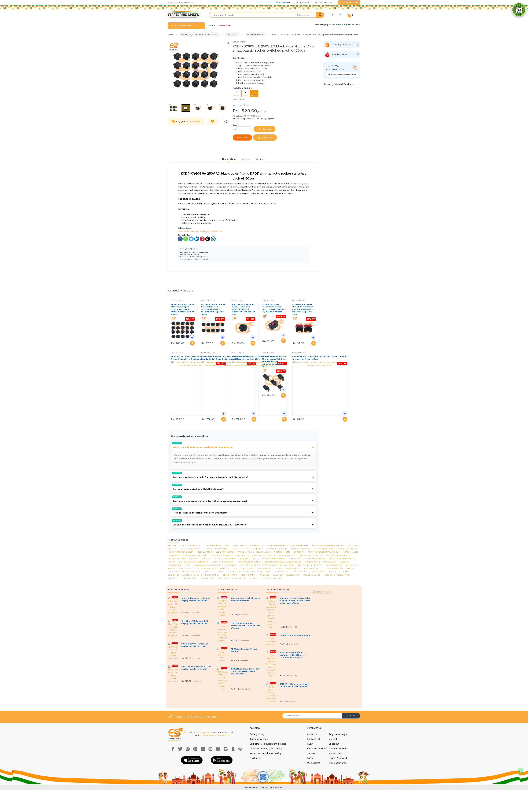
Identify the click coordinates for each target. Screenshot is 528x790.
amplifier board (276, 545)
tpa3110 (253, 578)
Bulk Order (242, 137)
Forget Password (338, 758)
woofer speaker (316, 558)
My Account (304, 3)
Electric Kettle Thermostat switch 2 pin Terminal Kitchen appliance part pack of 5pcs (274, 361)
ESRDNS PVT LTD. (256, 787)
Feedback (255, 758)
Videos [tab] (245, 159)
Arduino (328, 575)
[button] (305, 15)
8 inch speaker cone (205, 568)
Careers (311, 753)
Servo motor (230, 575)
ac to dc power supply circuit (324, 552)
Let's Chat (194, 121)
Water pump (311, 562)
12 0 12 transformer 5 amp (328, 549)
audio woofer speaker (249, 562)
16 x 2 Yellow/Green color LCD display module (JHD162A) (195, 599)
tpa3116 (350, 568)
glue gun (222, 578)
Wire (346, 552)
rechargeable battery (194, 555)
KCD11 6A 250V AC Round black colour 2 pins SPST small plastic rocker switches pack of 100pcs (183, 309)
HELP (310, 743)
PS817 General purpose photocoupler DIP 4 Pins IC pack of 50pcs (246, 625)
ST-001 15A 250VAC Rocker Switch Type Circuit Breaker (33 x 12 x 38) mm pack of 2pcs (273, 308)
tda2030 (173, 578)
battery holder (249, 565)
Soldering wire (334, 565)
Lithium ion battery (332, 568)
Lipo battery (311, 568)
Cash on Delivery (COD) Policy (266, 748)
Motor (318, 555)
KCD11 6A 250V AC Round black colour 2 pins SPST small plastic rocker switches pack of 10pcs (213, 309)
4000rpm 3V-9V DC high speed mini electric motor (245, 599)
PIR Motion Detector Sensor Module (244, 650)
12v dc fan (205, 558)
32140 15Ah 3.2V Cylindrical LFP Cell (254, 555)
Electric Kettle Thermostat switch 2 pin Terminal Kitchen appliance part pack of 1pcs (319, 357)
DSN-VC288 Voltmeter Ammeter (295, 635)
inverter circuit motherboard (278, 565)
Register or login (338, 734)
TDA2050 (265, 578)
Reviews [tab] (260, 159)
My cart (333, 739)
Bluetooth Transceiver (286, 575)
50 (254, 93)
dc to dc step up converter (194, 562)
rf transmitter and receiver (184, 571)
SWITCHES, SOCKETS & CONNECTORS (199, 35)
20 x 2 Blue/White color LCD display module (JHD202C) (194, 645)
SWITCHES (232, 35)
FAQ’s (310, 758)
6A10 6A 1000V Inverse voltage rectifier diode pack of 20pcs (294, 685)
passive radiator (311, 575)
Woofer (278, 552)
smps (220, 571)
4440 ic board (248, 575)
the (227, 545)
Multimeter (352, 549)
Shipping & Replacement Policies (268, 743)
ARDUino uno (207, 578)
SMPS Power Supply (223, 562)
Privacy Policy (257, 734)
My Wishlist (335, 753)
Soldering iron (256, 545)
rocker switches (185, 231)
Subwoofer (238, 545)
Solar (172, 562)
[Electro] (183, 15)
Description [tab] (229, 159)
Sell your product (317, 748)
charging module (286, 555)
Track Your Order (325, 3)
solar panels (262, 552)
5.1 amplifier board (225, 558)
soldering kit (238, 578)
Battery (245, 549)
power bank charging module (328, 545)
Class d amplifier (298, 545)
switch (193, 558)
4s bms (277, 578)
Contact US (313, 739)
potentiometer (177, 558)
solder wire (342, 575)
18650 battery (204, 552)
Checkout (334, 743)
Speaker (172, 545)
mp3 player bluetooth (310, 565)
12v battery (230, 565)
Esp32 (187, 565)
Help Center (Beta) (350, 3)
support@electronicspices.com (216, 735)
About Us (312, 734)
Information (224, 25)
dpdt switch (198, 231)
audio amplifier (191, 575)
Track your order (338, 763)
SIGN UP (351, 715)
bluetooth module (189, 545)
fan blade (264, 575)
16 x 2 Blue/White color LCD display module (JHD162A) (194, 622)
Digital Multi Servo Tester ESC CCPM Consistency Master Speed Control (245, 671)
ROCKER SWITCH (255, 35)
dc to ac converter (242, 571)
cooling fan (264, 568)
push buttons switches (287, 568)
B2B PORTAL (284, 2)
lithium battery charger (216, 549)
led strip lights (224, 552)
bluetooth (175, 565)
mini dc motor (296, 558)
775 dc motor (244, 552)
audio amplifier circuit (181, 552)
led (235, 549)
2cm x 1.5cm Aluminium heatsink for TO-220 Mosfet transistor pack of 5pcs (293, 654)
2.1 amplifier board (277, 549)
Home (212, 25)
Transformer (328, 562)
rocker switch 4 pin (214, 231)
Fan (255, 558)
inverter (224, 568)
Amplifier (258, 549)
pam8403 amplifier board (207, 565)
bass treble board (336, 555)
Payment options (338, 748)
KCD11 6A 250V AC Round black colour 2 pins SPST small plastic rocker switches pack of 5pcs (243, 309)
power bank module (220, 555)
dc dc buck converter (341, 558)
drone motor (281, 571)
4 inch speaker (211, 575)
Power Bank (263, 571)
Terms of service (259, 739)
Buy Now (266, 129)
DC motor (299, 552)
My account (313, 763)
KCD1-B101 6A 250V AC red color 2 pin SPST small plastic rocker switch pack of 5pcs (295, 600)
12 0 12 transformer (243, 568)
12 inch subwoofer (300, 549)
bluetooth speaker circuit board (283, 562)
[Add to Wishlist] (212, 121)
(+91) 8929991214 (204, 732)
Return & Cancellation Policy (265, 753)
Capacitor (209, 571)
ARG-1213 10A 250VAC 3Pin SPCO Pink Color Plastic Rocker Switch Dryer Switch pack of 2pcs (302, 309)
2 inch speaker (300, 571)
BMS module (305, 555)
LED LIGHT (244, 558)
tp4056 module (189, 578)
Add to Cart (266, 137)
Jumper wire (317, 571)
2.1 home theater (190, 549)
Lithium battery (212, 545)
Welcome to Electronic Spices (181, 3)
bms (288, 552)
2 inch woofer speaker (272, 558)
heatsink (333, 571)
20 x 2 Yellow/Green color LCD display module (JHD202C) (196, 668)
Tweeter (344, 562)
